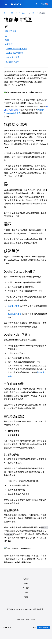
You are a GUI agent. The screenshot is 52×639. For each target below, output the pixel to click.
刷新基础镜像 (11, 454)
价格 (26, 583)
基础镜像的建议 (12, 62)
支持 (26, 592)
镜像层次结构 (10, 31)
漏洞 (7, 40)
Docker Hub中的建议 (15, 53)
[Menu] (6, 4)
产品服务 (26, 579)
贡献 (26, 597)
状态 (27, 620)
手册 (12, 13)
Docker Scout (23, 13)
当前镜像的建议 (12, 57)
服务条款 (20, 620)
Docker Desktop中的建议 (16, 48)
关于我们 (26, 588)
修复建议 (9, 44)
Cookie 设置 (6, 627)
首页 (5, 13)
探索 (33, 13)
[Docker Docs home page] (16, 3)
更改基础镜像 (11, 510)
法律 (33, 620)
